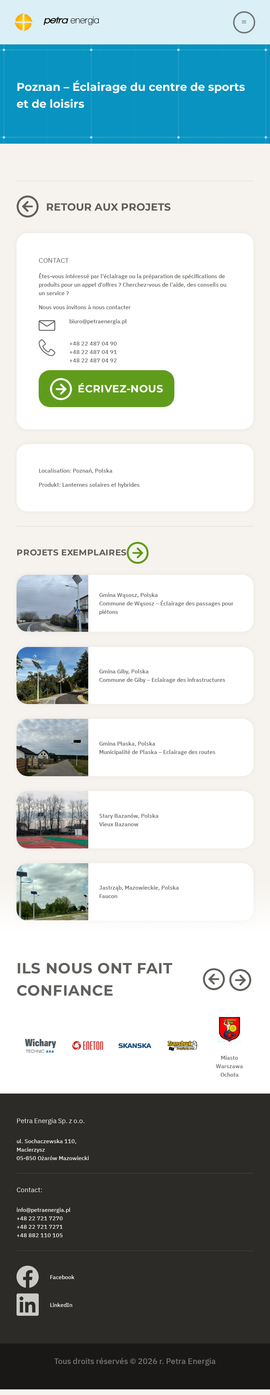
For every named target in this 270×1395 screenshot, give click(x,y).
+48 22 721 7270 (40, 1218)
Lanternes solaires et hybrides (101, 484)
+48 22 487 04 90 (93, 343)
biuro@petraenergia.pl (98, 321)
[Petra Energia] (124, 22)
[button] (215, 980)
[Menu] (244, 22)
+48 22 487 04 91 (93, 351)
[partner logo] (40, 1053)
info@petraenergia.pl (44, 1210)
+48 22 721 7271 (40, 1227)
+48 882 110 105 (40, 1235)
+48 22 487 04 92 (93, 360)
